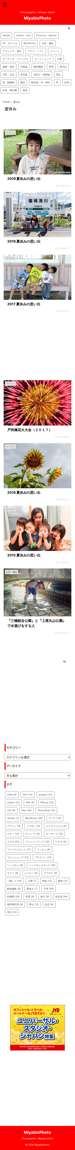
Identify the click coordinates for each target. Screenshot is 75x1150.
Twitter (13, 818)
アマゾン (14, 826)
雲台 (12, 912)
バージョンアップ (37, 841)
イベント (55, 51)
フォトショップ (18, 857)
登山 (58, 74)
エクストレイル (56, 826)
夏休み (32, 888)
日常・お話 (8, 74)
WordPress (29, 43)
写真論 (23, 66)
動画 (63, 880)
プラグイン (43, 857)
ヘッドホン (15, 865)
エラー (13, 833)
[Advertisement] (37, 347)
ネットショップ (43, 58)
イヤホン (33, 826)
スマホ (13, 841)
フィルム (43, 849)
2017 (28, 794)
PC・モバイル (10, 43)
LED (11, 810)
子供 (49, 888)
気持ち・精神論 (41, 74)
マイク (12, 873)
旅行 (44, 896)
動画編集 (14, 888)
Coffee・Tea (23, 35)
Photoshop (46, 810)
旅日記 (63, 66)
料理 (51, 66)
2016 (12, 794)
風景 (25, 90)
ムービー (31, 873)
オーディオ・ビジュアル (16, 58)
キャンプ (32, 833)
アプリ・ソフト (35, 51)
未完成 (23, 74)
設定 (49, 904)
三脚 (32, 880)
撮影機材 (38, 66)
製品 (22, 82)
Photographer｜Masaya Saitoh (37, 1138)
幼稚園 (13, 896)
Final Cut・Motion (46, 35)
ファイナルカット (19, 849)
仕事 (59, 58)
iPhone (47, 802)
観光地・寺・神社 (40, 82)
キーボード (54, 833)
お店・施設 (48, 43)
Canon (13, 802)
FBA (30, 802)
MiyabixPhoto (37, 18)
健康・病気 (8, 66)
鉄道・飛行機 (10, 90)
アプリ (55, 818)
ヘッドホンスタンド (42, 865)
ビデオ (60, 841)
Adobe (6, 35)
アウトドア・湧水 (12, 51)
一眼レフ (14, 880)
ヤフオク (50, 873)
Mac (26, 810)
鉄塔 (66, 82)
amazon (45, 794)
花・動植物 (8, 82)
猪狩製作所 (15, 904)
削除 (47, 880)
